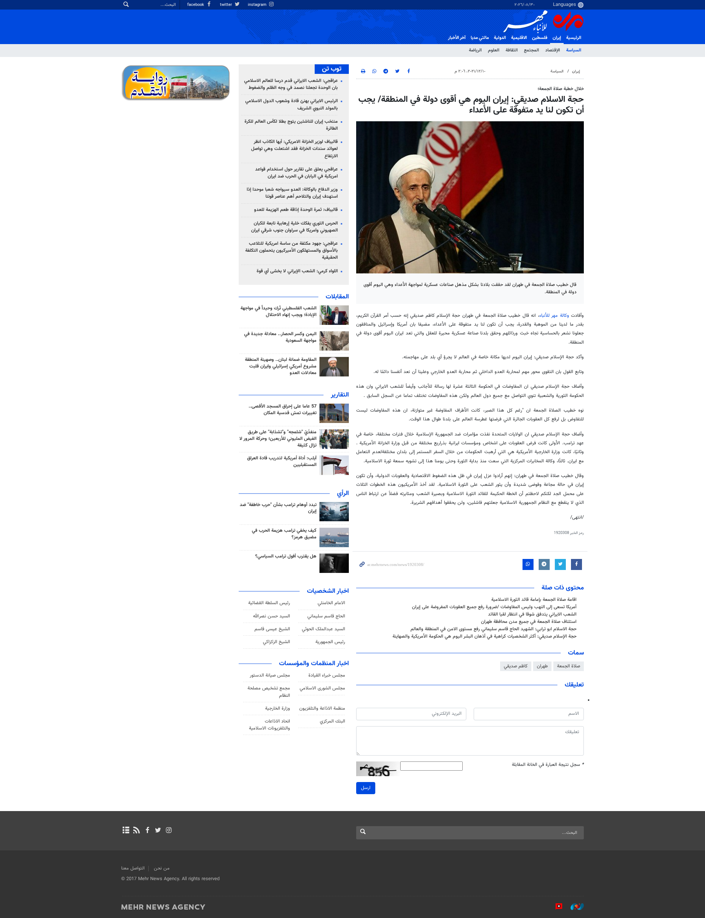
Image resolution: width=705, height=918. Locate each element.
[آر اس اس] (136, 831)
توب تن (331, 69)
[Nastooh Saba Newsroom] (573, 906)
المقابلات (337, 297)
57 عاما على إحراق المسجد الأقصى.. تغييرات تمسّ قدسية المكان (283, 410)
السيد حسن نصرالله (271, 616)
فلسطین (539, 38)
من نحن (162, 868)
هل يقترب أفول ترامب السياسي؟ (286, 556)
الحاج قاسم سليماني (326, 616)
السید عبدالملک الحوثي (323, 629)
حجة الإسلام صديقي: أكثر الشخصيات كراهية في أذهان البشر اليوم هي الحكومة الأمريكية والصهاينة (484, 636)
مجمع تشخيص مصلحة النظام (268, 692)
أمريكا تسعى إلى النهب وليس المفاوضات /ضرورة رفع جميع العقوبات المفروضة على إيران (494, 607)
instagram (258, 5)
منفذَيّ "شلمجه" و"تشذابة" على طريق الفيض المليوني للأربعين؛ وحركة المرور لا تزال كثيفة (278, 438)
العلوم (493, 50)
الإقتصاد (552, 50)
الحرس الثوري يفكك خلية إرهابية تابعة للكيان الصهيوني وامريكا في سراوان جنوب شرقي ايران (294, 227)
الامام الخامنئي (331, 603)
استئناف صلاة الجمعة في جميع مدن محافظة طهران (528, 621)
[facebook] (147, 831)
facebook (196, 5)
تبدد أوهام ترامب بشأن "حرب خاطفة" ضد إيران (278, 508)
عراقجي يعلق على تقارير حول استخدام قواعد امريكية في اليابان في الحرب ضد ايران (296, 173)
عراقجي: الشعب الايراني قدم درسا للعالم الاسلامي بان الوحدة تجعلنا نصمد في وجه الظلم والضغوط (291, 84)
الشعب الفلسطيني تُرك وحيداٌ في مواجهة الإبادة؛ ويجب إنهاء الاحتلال (279, 312)
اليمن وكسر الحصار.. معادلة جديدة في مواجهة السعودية (280, 337)
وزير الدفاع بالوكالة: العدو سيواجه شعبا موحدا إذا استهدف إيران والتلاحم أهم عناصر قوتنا (292, 193)
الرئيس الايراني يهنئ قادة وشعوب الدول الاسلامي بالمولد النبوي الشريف (291, 104)
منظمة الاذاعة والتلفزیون (322, 708)
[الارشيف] (125, 831)
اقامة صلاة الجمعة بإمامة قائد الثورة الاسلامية (533, 599)
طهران (542, 666)
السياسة (573, 50)
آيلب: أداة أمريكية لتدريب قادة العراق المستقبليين (282, 462)
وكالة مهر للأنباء (554, 315)
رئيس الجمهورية (330, 642)
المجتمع (531, 50)
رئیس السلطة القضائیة (269, 603)
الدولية (500, 38)
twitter (226, 5)
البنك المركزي (332, 721)
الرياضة (475, 50)
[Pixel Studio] (555, 906)
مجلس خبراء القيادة (326, 675)
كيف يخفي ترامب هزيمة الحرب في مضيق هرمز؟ (284, 534)
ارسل (365, 788)
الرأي (343, 493)
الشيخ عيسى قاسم (272, 629)
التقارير (340, 395)
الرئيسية (573, 38)
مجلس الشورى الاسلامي (322, 688)
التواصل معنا (133, 868)
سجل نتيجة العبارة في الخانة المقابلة (548, 764)
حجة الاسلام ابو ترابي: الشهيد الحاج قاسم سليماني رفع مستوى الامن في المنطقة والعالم (493, 629)
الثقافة (512, 50)
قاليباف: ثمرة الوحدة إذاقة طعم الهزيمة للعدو (296, 210)
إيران (557, 38)
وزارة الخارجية (277, 708)
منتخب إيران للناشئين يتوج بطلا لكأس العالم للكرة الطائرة (291, 125)
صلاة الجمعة (568, 666)
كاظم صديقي (516, 666)
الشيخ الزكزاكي (276, 642)
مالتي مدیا (480, 38)
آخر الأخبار (457, 38)
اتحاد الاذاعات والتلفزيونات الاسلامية (269, 725)
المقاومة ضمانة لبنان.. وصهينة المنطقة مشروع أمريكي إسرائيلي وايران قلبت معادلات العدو (281, 366)
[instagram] (168, 831)
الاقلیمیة (519, 38)
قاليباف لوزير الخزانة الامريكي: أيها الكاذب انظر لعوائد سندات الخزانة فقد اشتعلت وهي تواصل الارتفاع (294, 148)
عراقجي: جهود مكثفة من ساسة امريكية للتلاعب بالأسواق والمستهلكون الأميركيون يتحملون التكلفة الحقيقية (291, 250)
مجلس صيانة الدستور (270, 675)
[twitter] (158, 831)
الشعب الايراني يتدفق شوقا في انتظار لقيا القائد (532, 614)
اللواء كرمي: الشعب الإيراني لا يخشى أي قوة (297, 271)
